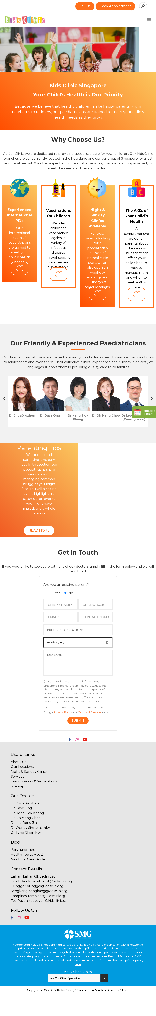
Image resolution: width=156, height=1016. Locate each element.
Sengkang (19, 891)
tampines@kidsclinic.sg (46, 896)
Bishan (16, 876)
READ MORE (39, 530)
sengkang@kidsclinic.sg (48, 891)
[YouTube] (85, 740)
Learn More (19, 268)
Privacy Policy (63, 712)
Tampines (19, 896)
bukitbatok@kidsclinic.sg (52, 881)
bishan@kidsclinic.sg (39, 876)
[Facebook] (70, 740)
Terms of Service (90, 712)
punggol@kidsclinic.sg (45, 886)
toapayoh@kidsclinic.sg (48, 901)
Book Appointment (115, 6)
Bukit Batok (20, 881)
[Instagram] (77, 740)
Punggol (18, 886)
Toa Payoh (19, 901)
